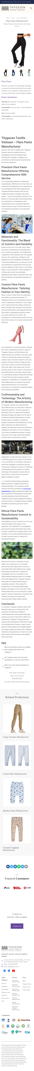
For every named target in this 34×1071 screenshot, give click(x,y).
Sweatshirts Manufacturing (18, 1063)
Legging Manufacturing (21, 1045)
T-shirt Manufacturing (6, 1050)
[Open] (31, 8)
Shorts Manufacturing (6, 1049)
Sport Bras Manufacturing (7, 1047)
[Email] (26, 866)
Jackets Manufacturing (17, 1052)
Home (8, 18)
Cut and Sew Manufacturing (7, 1058)
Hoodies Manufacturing (6, 1052)
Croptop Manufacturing (17, 1049)
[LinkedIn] (15, 866)
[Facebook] (8, 866)
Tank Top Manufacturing (19, 1047)
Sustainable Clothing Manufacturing (9, 1065)
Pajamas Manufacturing (6, 1063)
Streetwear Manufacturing (17, 1050)
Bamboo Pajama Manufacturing (18, 1056)
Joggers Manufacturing (6, 1054)
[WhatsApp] (19, 866)
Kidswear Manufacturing (6, 1062)
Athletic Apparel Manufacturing (8, 1045)
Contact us (17, 926)
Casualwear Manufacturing (20, 1058)
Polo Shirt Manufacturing (18, 1054)
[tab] (17, 649)
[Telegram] (22, 866)
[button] (5, 73)
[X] (11, 866)
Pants (13, 18)
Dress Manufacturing (6, 1060)
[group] (17, 2)
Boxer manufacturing (6, 1056)
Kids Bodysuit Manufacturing (19, 1062)
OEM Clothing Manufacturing (18, 1060)
